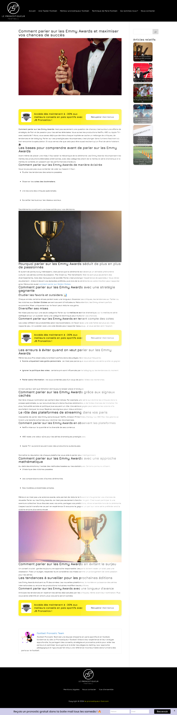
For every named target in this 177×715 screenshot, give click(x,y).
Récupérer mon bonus (102, 117)
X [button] (174, 710)
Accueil (32, 11)
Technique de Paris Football (104, 11)
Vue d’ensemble (106, 689)
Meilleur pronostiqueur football (74, 11)
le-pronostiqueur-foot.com (96, 701)
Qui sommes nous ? (129, 11)
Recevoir (162, 711)
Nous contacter (148, 11)
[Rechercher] (155, 31)
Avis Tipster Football (47, 11)
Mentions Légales (71, 689)
